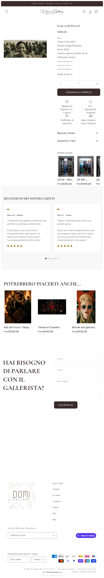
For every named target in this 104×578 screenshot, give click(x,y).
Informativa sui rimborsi (66, 569)
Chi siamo (56, 495)
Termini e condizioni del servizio (84, 571)
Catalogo (56, 489)
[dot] (46, 258)
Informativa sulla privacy (87, 569)
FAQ (54, 513)
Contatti (56, 507)
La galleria (57, 501)
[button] (7, 12)
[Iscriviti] (53, 535)
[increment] (97, 84)
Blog (54, 520)
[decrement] (60, 84)
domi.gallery (35, 569)
